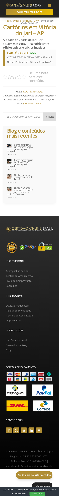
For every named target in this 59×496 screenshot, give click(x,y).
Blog (8, 350)
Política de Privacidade (18, 310)
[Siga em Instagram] (24, 430)
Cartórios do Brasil (22, 21)
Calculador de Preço (17, 345)
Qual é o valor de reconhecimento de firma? (23, 177)
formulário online (32, 103)
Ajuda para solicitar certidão (34, 475)
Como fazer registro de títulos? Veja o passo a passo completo (20, 163)
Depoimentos (13, 320)
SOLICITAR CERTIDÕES (29, 12)
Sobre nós (11, 285)
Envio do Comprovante (19, 280)
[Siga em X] (16, 430)
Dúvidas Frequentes (17, 305)
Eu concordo (37, 493)
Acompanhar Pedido (17, 271)
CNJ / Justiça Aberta (33, 91)
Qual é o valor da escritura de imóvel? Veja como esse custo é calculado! (20, 191)
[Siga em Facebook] (9, 430)
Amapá (36, 21)
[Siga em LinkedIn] (31, 430)
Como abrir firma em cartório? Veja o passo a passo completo (20, 148)
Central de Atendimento (19, 275)
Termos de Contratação (19, 315)
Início (8, 21)
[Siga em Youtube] (39, 430)
